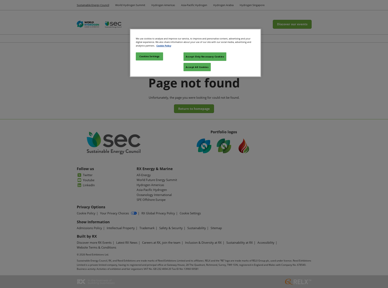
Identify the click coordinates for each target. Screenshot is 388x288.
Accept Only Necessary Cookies (205, 56)
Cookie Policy (163, 45)
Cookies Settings (149, 56)
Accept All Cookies (197, 67)
